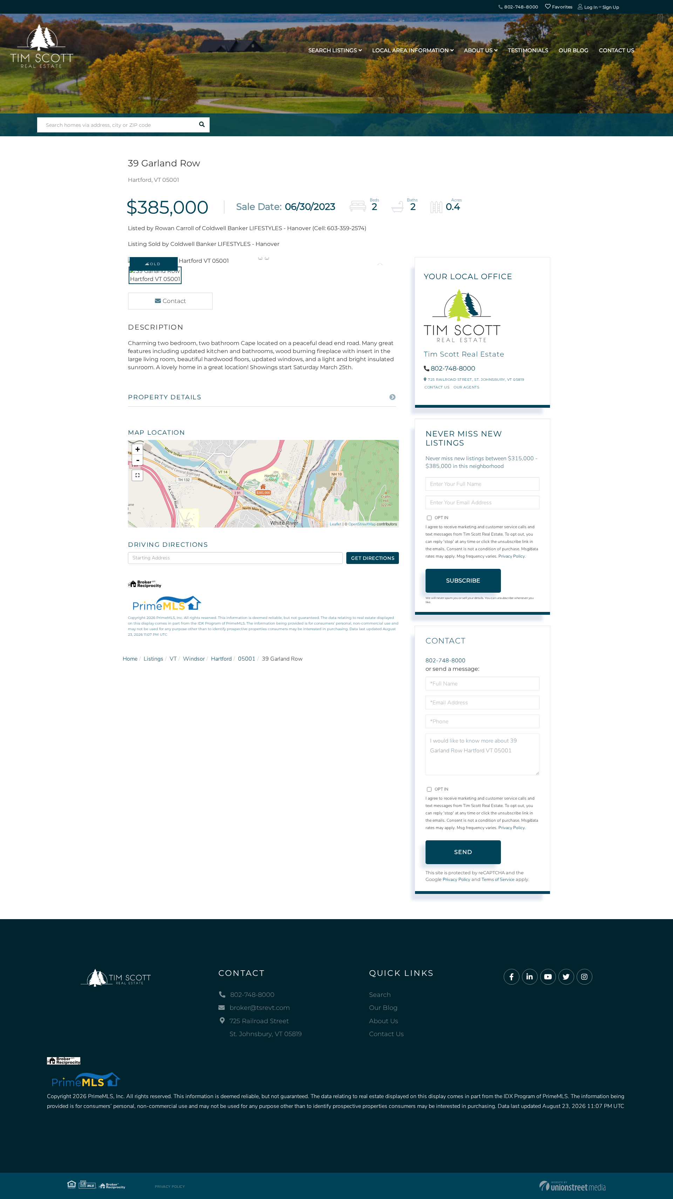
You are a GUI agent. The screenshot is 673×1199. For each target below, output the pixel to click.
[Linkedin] (529, 977)
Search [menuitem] (380, 995)
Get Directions (372, 558)
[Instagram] (584, 977)
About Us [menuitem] (478, 50)
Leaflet (335, 524)
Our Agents (466, 387)
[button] (202, 124)
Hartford (221, 659)
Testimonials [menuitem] (528, 50)
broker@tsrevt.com (260, 1008)
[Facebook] (511, 977)
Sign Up (611, 7)
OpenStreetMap (362, 524)
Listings (153, 659)
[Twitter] (566, 977)
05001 (247, 659)
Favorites (562, 6)
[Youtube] (548, 977)
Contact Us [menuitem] (616, 50)
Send (463, 852)
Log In (591, 7)
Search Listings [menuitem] (332, 50)
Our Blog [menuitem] (574, 50)
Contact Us (436, 387)
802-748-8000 (520, 6)
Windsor (194, 659)
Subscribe (463, 580)
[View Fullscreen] (137, 475)
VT (173, 659)
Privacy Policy (511, 556)
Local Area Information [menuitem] (410, 50)
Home (130, 659)
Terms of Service (498, 879)
